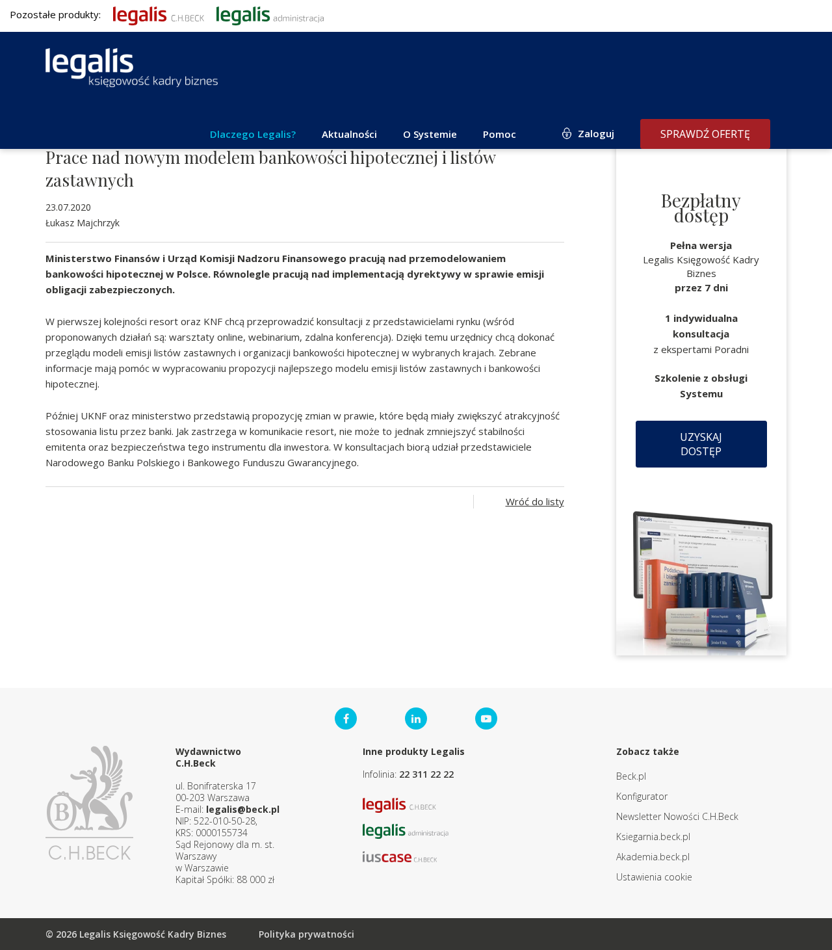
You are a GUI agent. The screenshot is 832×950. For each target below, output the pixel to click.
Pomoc (499, 133)
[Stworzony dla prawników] (158, 14)
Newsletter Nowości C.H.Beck (677, 816)
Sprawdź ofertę (705, 134)
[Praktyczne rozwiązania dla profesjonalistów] (132, 67)
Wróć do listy (535, 501)
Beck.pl (631, 776)
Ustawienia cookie (654, 877)
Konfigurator (642, 796)
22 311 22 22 (426, 774)
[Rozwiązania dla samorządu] (270, 14)
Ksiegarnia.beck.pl (653, 836)
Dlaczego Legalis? (253, 133)
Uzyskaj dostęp (701, 444)
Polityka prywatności (306, 934)
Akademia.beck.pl (653, 857)
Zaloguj (596, 133)
